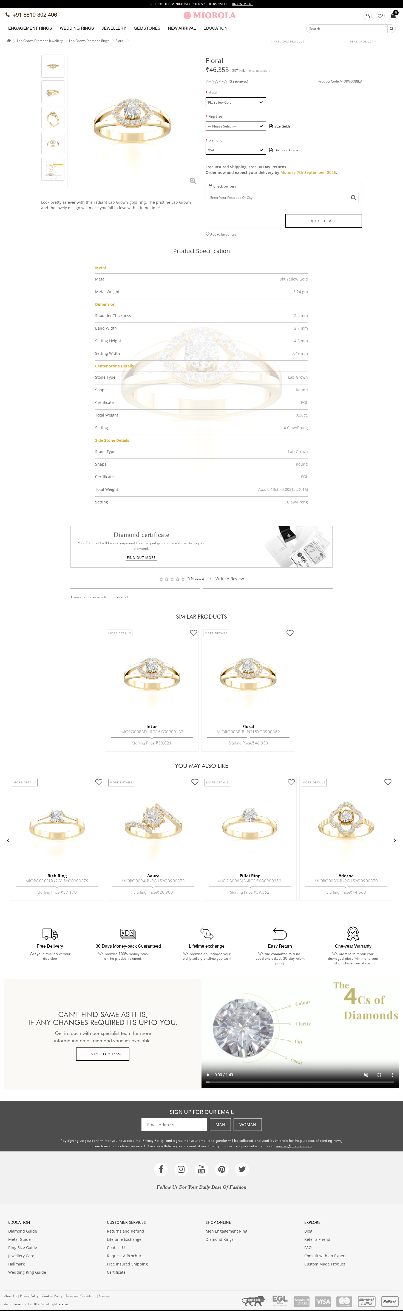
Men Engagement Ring (226, 1231)
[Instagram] (181, 1169)
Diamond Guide (22, 1231)
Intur (151, 726)
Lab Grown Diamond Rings (89, 40)
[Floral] (52, 66)
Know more (243, 4)
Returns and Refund (125, 1231)
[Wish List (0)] (380, 16)
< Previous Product (288, 41)
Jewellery (114, 28)
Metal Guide (19, 1239)
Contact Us (117, 1247)
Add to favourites (222, 234)
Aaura (153, 875)
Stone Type (105, 377)
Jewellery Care (21, 1255)
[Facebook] (161, 1169)
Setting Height (108, 340)
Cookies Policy (52, 1296)
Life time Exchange (124, 1239)
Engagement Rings (30, 28)
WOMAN (247, 1124)
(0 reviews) (238, 81)
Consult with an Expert (325, 1255)
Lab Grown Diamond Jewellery (40, 40)
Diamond (215, 140)
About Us (10, 1296)
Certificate (104, 402)
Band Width (106, 328)
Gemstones (147, 28)
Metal (212, 92)
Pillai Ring (250, 875)
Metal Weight (107, 291)
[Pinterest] (222, 1169)
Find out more (141, 558)
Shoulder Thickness (113, 315)
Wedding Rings (77, 28)
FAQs (309, 1247)
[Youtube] (201, 1169)
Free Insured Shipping (127, 1264)
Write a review (229, 578)
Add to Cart (323, 221)
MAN (220, 1124)
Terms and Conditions (81, 1296)
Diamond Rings (220, 1239)
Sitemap (104, 1296)
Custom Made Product (324, 1264)
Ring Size (215, 116)
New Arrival (182, 28)
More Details (119, 633)
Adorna (346, 875)
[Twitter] (242, 1169)
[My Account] (368, 16)
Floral (120, 40)
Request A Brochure (125, 1255)
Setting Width (107, 353)
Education (215, 28)
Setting (101, 427)
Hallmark (16, 1264)
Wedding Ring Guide (27, 1272)
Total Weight (106, 415)
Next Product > (363, 41)
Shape (101, 389)
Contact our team (103, 1054)
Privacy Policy (153, 1140)
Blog (308, 1231)
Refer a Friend (317, 1239)
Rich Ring (57, 875)
